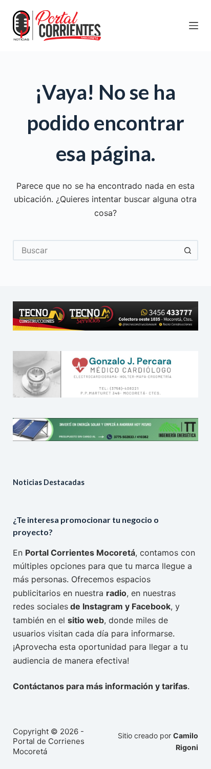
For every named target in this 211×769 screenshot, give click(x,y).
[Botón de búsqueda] (188, 250)
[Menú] (193, 25)
